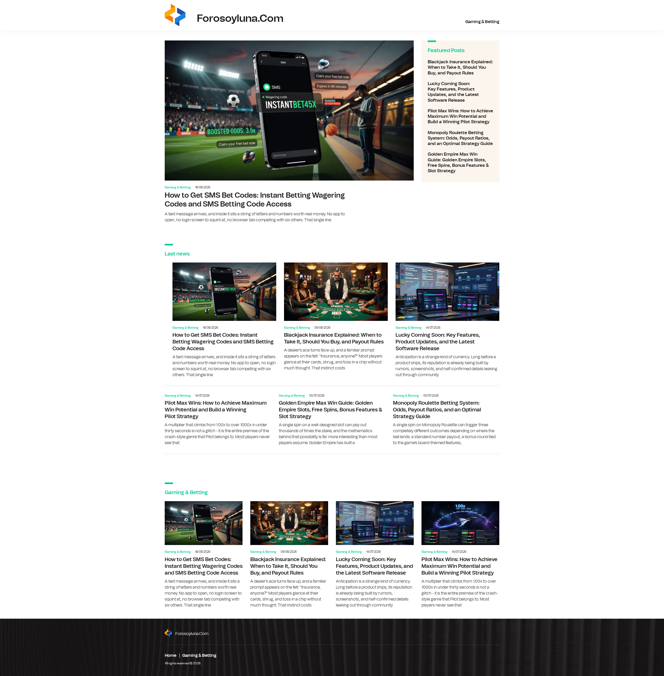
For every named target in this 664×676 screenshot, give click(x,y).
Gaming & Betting (482, 22)
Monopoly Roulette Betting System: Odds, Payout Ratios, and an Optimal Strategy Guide (460, 138)
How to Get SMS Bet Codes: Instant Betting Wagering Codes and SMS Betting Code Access (289, 131)
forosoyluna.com (192, 634)
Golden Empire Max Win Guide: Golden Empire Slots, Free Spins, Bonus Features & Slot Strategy (460, 162)
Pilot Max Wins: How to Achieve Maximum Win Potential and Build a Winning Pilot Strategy (460, 116)
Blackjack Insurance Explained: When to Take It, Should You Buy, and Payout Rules (460, 67)
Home (170, 655)
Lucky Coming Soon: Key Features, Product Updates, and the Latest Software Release (460, 92)
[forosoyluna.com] (175, 15)
